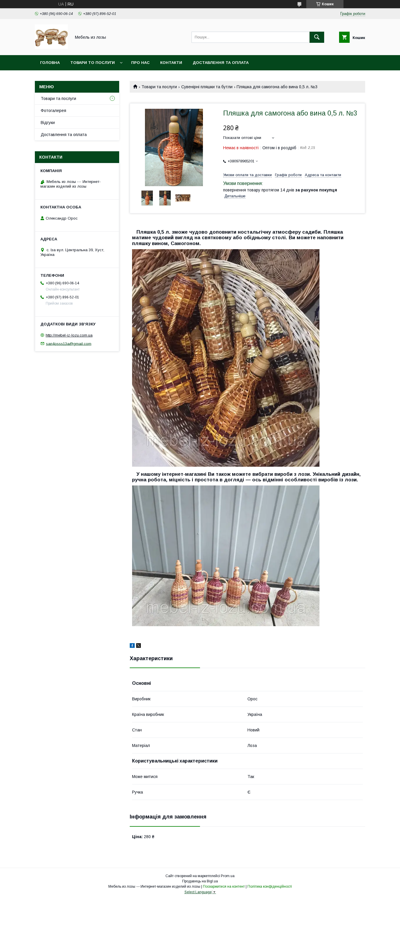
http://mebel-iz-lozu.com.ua (69, 335)
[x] (138, 646)
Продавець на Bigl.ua (200, 881)
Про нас (140, 62)
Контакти (171, 62)
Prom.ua (228, 876)
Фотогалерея (53, 110)
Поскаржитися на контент (224, 886)
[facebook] (132, 646)
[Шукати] (317, 37)
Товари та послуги (159, 86)
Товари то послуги (92, 62)
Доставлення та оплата (221, 62)
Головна (50, 62)
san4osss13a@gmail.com (68, 343)
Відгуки (48, 122)
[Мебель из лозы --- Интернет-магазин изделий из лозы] (51, 47)
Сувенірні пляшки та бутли (207, 86)
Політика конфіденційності (269, 886)
